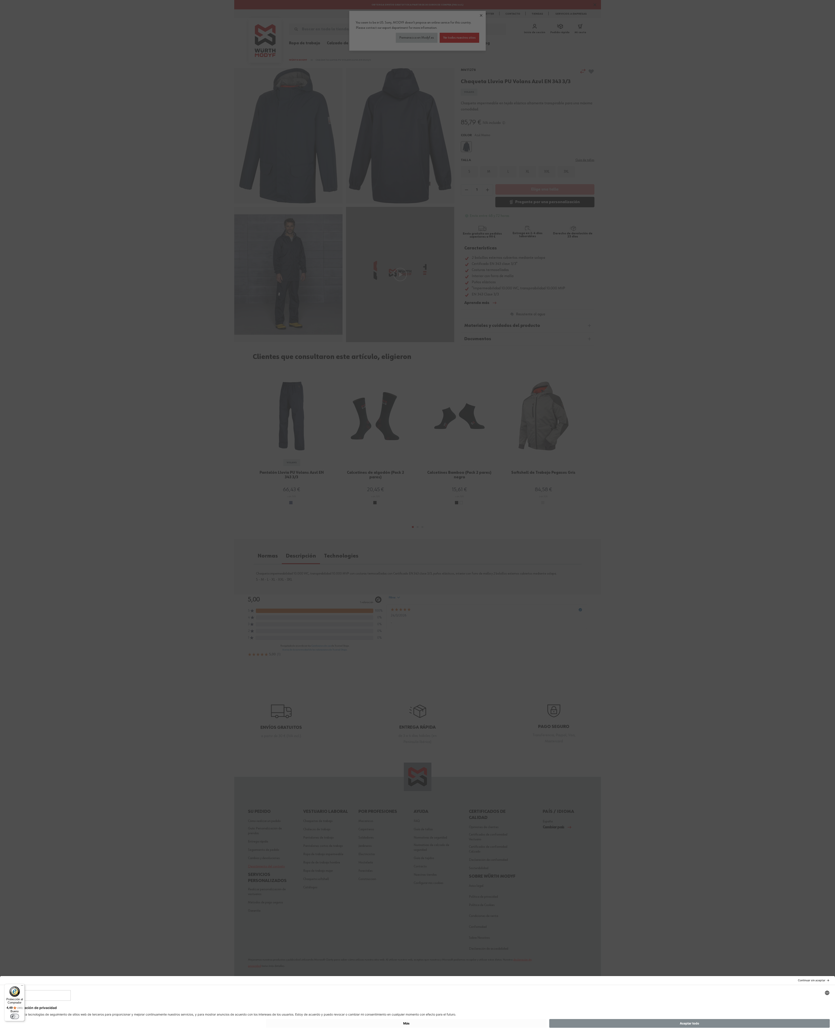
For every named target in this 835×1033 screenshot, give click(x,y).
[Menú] (22, 986)
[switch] (14, 1016)
